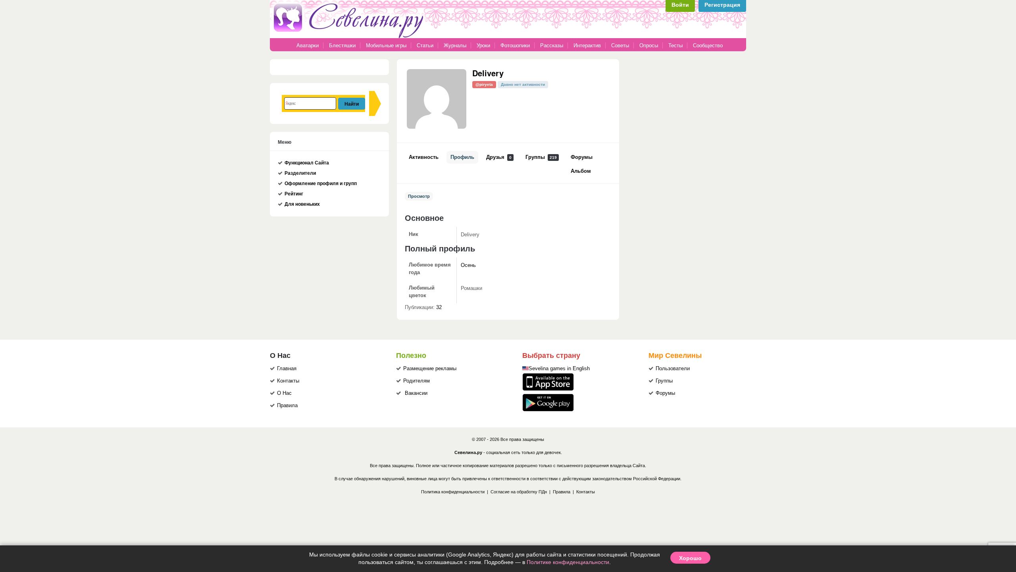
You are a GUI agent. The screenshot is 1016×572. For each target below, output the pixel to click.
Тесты (675, 45)
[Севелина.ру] (350, 36)
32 (439, 307)
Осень (468, 265)
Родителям (416, 381)
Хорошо (690, 558)
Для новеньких (302, 204)
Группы (541, 157)
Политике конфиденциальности (568, 562)
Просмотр (419, 196)
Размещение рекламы (429, 368)
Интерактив (587, 45)
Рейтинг (294, 194)
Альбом (581, 171)
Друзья (499, 157)
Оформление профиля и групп (321, 183)
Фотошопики (515, 45)
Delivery (488, 73)
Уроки (483, 45)
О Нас (284, 393)
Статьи (425, 45)
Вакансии (416, 393)
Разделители (300, 173)
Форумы (582, 157)
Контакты (288, 381)
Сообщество (708, 45)
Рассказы (552, 45)
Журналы (455, 45)
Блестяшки (342, 45)
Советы (620, 45)
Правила (287, 405)
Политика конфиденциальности (453, 491)
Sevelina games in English (559, 368)
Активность (424, 157)
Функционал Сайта (307, 163)
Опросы (648, 45)
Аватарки (307, 45)
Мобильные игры (386, 45)
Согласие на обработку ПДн (519, 491)
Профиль (462, 157)
